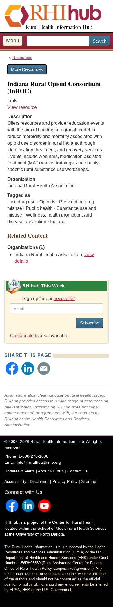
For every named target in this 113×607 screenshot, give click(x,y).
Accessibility (15, 481)
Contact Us (77, 471)
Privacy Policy (65, 481)
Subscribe (89, 322)
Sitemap (88, 481)
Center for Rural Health (73, 522)
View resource (22, 107)
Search (99, 40)
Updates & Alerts (19, 471)
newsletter (64, 298)
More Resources (27, 69)
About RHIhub (51, 471)
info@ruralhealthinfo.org (39, 462)
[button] (11, 368)
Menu (12, 40)
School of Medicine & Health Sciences (72, 528)
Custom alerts (24, 335)
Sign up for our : (49, 298)
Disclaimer (39, 481)
